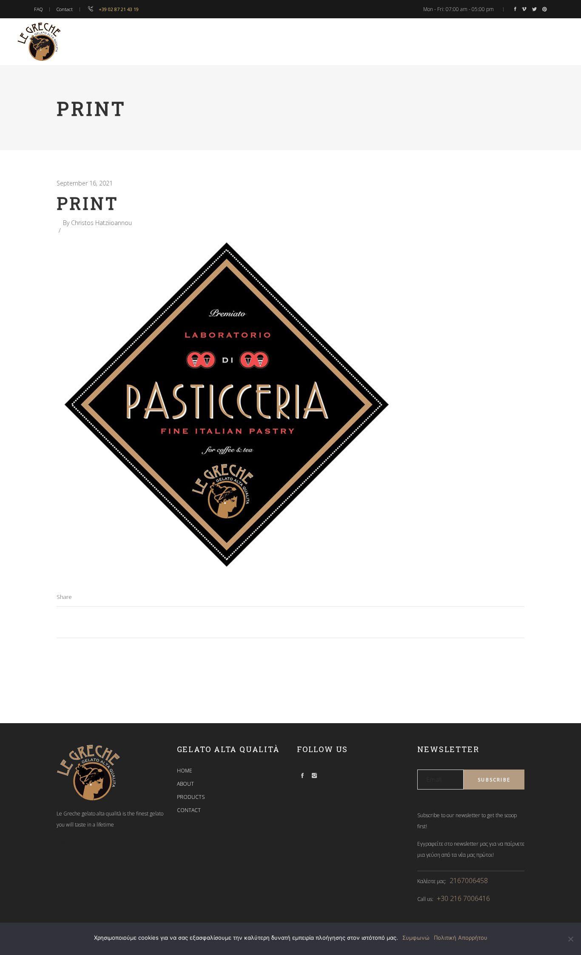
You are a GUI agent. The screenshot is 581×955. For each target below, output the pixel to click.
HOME (184, 770)
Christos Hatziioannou (101, 223)
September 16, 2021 (85, 183)
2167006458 (469, 880)
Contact (65, 9)
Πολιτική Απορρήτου (460, 937)
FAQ (38, 9)
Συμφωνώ (416, 937)
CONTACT (189, 810)
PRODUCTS (191, 797)
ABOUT (185, 783)
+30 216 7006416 (463, 898)
